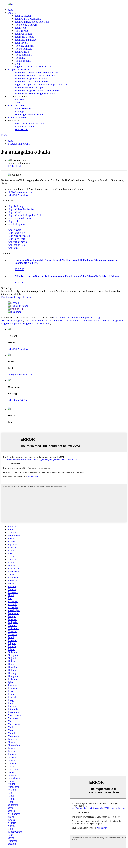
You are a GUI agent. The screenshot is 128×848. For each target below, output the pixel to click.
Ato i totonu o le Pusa (26, 24)
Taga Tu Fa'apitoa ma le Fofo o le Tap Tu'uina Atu (41, 84)
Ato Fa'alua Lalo (23, 48)
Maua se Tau (21, 129)
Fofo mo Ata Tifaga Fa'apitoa (30, 87)
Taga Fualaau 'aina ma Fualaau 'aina (34, 66)
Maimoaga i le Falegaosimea (30, 114)
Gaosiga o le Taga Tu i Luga (35, 323)
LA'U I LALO (16, 166)
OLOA (12, 12)
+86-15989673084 (18, 195)
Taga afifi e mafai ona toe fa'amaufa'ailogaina (88, 320)
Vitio (17, 102)
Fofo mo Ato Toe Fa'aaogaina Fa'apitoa (35, 93)
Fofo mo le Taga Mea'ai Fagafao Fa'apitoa (37, 90)
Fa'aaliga (19, 111)
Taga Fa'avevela (16, 238)
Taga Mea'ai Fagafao (26, 39)
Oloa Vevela (60, 317)
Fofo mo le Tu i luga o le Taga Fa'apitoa (36, 75)
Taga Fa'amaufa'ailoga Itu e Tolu (32, 21)
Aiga (10, 9)
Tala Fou (19, 99)
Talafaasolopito (23, 108)
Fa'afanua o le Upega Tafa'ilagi (84, 317)
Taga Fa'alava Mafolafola (28, 18)
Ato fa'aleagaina (23, 54)
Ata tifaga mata (23, 60)
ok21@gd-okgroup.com (20, 192)
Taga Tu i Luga (23, 15)
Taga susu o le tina (24, 36)
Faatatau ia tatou (16, 105)
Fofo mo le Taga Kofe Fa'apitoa (31, 78)
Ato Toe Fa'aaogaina (12, 320)
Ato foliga (20, 57)
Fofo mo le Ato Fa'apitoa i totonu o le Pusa (37, 72)
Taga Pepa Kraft (23, 33)
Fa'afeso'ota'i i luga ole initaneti (17, 297)
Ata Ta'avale (21, 30)
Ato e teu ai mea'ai (24, 45)
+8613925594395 (17, 400)
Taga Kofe (20, 27)
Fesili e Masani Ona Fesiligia (30, 123)
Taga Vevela (21, 42)
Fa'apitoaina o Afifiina (19, 69)
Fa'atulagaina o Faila (25, 126)
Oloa (17, 63)
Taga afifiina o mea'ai (35, 320)
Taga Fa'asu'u (22, 51)
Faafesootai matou (17, 117)
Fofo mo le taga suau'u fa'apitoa (31, 81)
